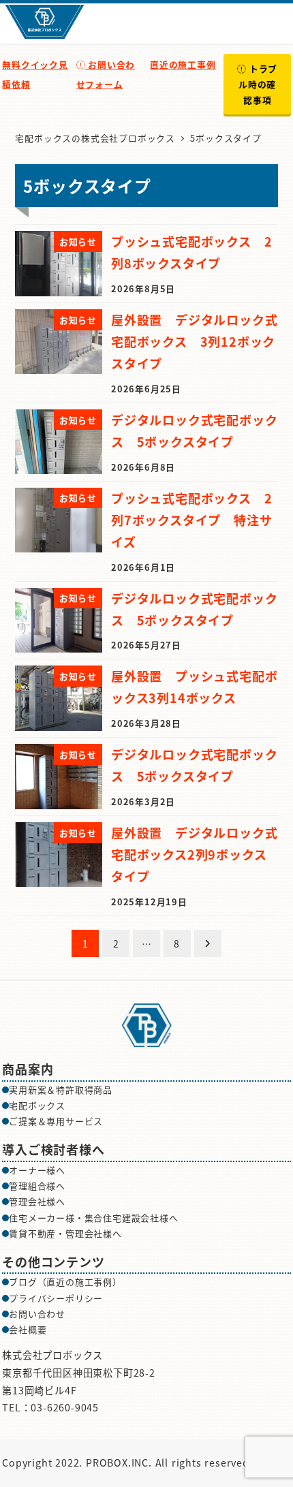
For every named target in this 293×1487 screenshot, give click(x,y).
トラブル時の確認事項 (257, 84)
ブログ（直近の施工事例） (65, 1281)
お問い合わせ (37, 1313)
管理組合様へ (37, 1185)
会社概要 (27, 1329)
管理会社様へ (37, 1201)
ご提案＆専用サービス (56, 1120)
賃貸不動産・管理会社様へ (65, 1233)
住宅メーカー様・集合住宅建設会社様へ (93, 1217)
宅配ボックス (37, 1105)
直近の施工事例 (183, 64)
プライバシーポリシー (56, 1298)
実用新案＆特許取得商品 (60, 1089)
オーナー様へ (37, 1169)
